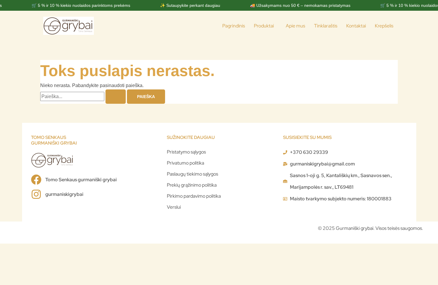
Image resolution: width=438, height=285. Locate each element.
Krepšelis (384, 26)
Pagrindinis (233, 26)
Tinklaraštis (325, 26)
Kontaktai (356, 26)
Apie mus (295, 26)
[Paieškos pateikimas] (115, 96)
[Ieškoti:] (83, 96)
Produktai (264, 26)
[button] (265, 26)
